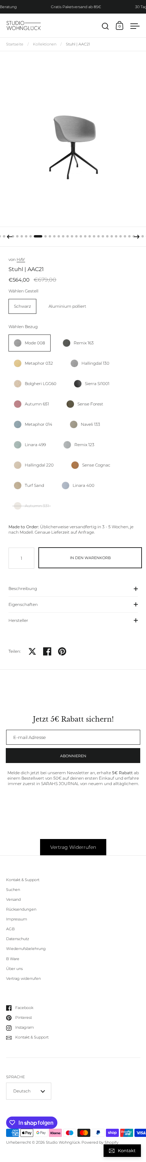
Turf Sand (34, 485)
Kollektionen (44, 44)
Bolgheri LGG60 (40, 383)
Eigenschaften (23, 604)
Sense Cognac (96, 465)
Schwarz (22, 306)
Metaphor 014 (38, 424)
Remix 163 (84, 342)
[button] (4, 236)
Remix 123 (84, 444)
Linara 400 (83, 485)
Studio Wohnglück (63, 1142)
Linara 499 (35, 444)
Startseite (14, 44)
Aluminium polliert (67, 306)
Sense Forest (90, 403)
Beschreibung (22, 588)
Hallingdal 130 (95, 363)
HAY (21, 259)
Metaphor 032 (39, 363)
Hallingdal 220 (39, 465)
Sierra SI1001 (97, 383)
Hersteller (18, 620)
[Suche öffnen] (105, 26)
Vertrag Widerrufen (73, 847)
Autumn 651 (37, 403)
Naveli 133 (90, 424)
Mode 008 (35, 342)
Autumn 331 (37, 505)
